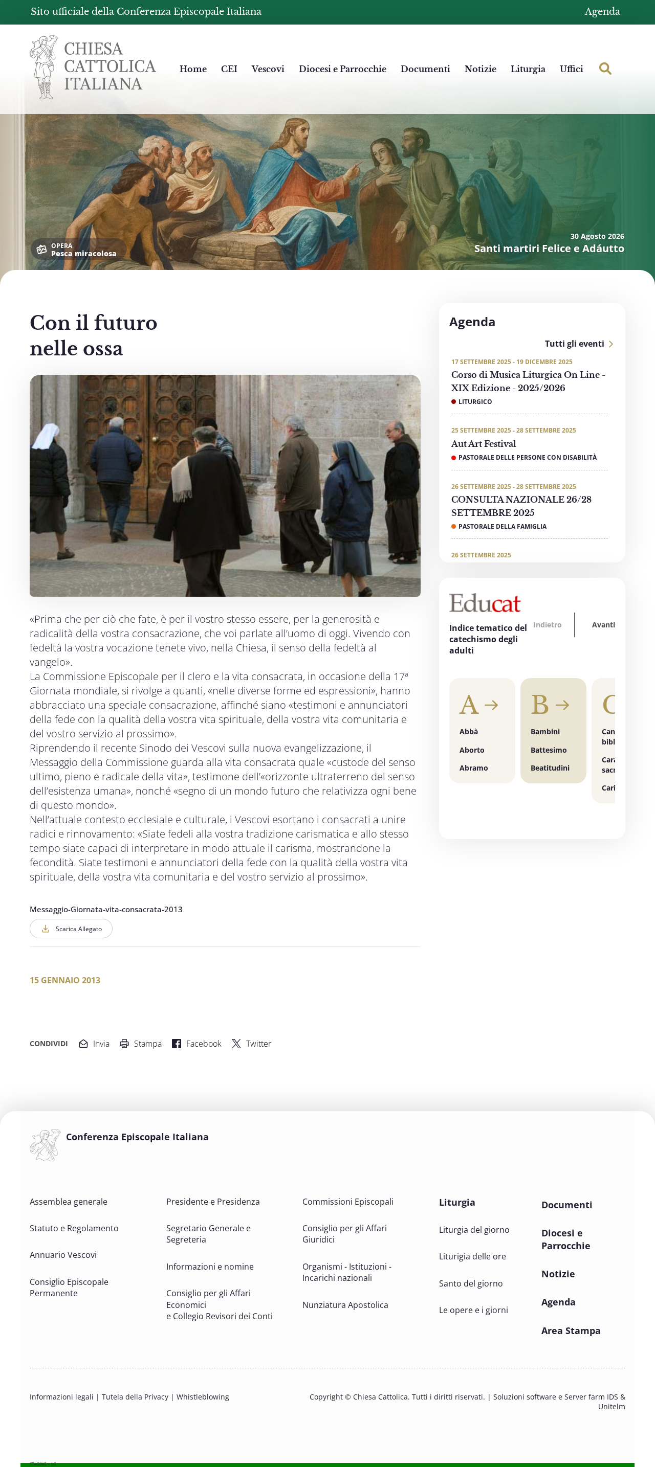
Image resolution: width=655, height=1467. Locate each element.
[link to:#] (605, 68)
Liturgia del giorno (474, 1229)
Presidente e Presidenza (213, 1201)
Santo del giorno (471, 1283)
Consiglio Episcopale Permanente (69, 1287)
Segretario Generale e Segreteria (208, 1234)
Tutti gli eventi (574, 343)
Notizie (480, 69)
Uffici (571, 69)
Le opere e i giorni (473, 1310)
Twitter (258, 1043)
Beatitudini (550, 768)
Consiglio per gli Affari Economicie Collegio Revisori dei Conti (219, 1305)
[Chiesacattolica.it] (93, 66)
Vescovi (268, 69)
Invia (101, 1043)
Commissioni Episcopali (348, 1201)
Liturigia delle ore (472, 1256)
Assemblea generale (68, 1201)
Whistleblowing (203, 1397)
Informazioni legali (62, 1397)
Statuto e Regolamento (74, 1228)
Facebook (204, 1043)
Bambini (545, 731)
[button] (548, 624)
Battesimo (549, 750)
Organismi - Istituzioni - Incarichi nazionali (346, 1272)
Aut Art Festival (483, 444)
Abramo (474, 768)
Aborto (472, 750)
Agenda (602, 11)
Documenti (425, 69)
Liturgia (528, 69)
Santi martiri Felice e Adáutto (549, 248)
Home (193, 69)
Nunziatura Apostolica (345, 1305)
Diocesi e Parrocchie (342, 69)
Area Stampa (571, 1330)
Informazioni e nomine (210, 1266)
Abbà (469, 731)
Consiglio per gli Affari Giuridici (344, 1234)
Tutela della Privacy (135, 1397)
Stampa (148, 1043)
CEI (229, 69)
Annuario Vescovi (63, 1254)
